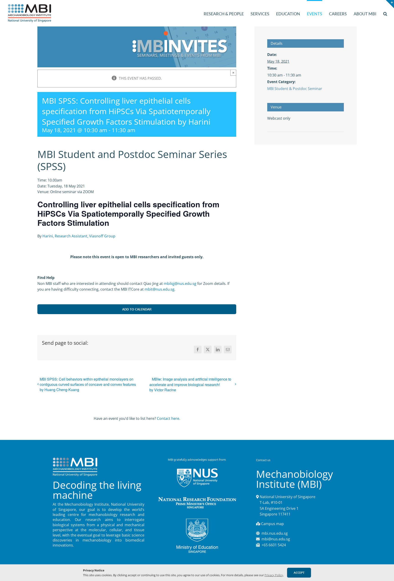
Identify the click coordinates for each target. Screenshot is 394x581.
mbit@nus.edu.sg (159, 289)
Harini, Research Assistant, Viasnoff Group (78, 236)
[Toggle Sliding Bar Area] (390, 4)
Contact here (168, 418)
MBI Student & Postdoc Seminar (294, 88)
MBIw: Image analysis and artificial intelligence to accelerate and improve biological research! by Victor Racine (190, 384)
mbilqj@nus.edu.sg (180, 283)
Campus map (272, 523)
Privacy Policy (273, 575)
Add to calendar (137, 309)
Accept (299, 572)
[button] (385, 13)
